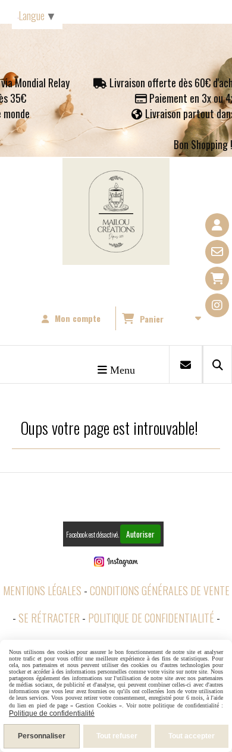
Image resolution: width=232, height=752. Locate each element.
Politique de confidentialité (151, 617)
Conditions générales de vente (160, 590)
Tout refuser (116, 736)
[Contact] (217, 252)
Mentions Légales (42, 590)
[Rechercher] (217, 364)
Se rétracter (49, 617)
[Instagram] (217, 305)
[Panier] (217, 278)
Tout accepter (191, 736)
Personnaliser (41, 736)
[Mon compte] (217, 225)
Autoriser (140, 534)
